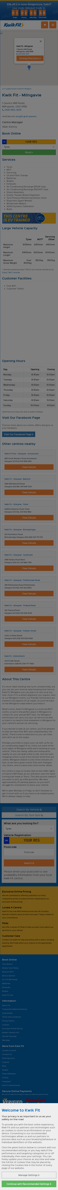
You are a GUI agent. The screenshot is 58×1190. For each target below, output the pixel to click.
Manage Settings (28, 1175)
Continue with (28, 1183)
